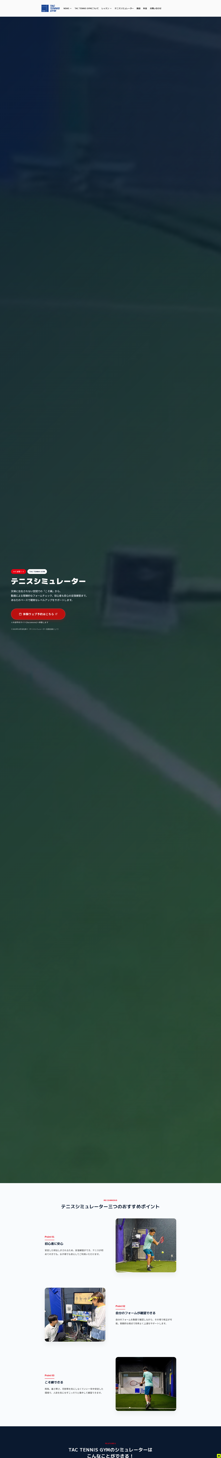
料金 (145, 8)
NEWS (66, 8)
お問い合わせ (155, 8)
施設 (138, 8)
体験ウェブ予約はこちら (38, 614)
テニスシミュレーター (124, 8)
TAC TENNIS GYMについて (87, 8)
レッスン (105, 8)
